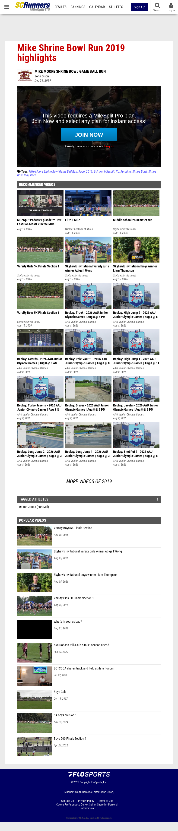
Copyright (85, 782)
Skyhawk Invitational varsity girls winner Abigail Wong (88, 551)
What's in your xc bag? (68, 622)
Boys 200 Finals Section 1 (70, 739)
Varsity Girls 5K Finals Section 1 (74, 598)
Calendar (97, 7)
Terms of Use (106, 800)
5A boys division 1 (65, 715)
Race (82, 172)
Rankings (77, 7)
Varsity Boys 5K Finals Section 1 (74, 528)
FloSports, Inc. (99, 782)
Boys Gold (60, 692)
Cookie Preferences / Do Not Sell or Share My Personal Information (87, 806)
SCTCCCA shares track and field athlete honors (84, 668)
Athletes (116, 7)
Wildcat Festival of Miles (79, 229)
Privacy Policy (86, 800)
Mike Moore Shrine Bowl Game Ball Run (70, 71)
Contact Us (67, 800)
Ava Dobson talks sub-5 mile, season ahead (81, 645)
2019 (89, 172)
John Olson (42, 76)
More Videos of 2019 (89, 481)
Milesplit (109, 172)
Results (60, 7)
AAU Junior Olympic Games (80, 322)
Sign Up (139, 7)
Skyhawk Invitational (124, 229)
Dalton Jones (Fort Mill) (34, 507)
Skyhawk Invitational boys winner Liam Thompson (86, 575)
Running (126, 172)
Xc (117, 172)
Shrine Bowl (139, 172)
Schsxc (98, 172)
